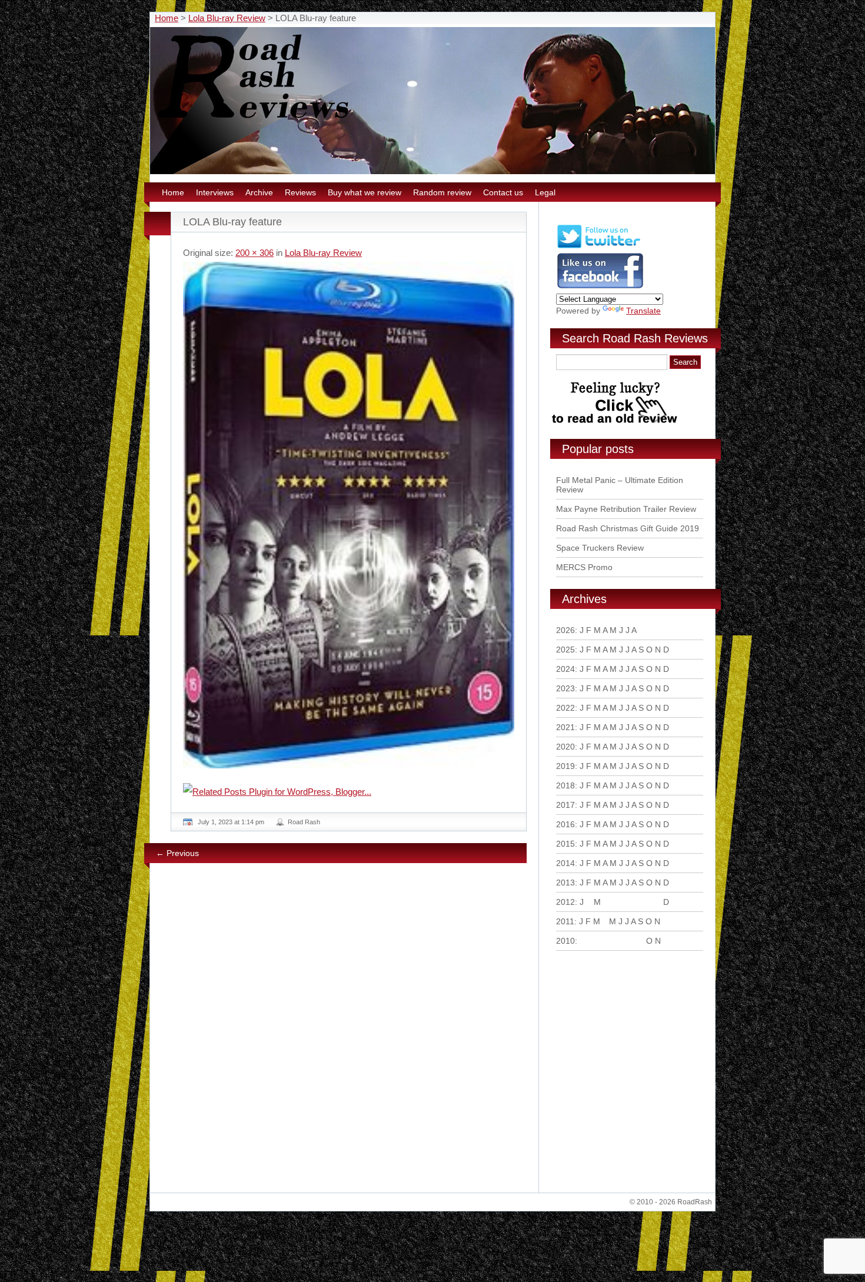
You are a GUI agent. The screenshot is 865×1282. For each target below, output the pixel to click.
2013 (565, 882)
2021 (565, 727)
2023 (565, 688)
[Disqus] (350, 1032)
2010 (565, 940)
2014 (565, 863)
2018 (565, 785)
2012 (565, 902)
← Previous (177, 853)
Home (166, 18)
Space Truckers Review (600, 547)
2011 (565, 921)
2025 (565, 649)
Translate (643, 310)
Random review (442, 192)
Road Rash (304, 821)
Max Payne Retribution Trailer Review (626, 509)
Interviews (215, 192)
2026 (565, 630)
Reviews (300, 192)
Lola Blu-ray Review (226, 18)
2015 (565, 843)
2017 (565, 805)
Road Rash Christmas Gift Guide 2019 (627, 528)
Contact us (503, 192)
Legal (545, 192)
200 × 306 (254, 253)
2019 (565, 766)
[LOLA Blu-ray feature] (348, 515)
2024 (565, 669)
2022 (565, 707)
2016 (565, 824)
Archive (259, 192)
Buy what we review (364, 192)
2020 (565, 746)
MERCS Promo (584, 567)
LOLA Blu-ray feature (232, 222)
